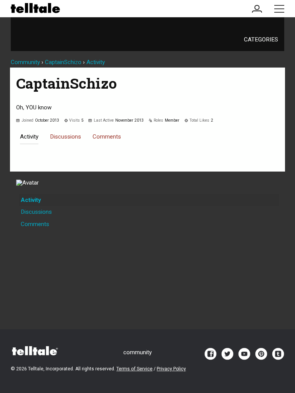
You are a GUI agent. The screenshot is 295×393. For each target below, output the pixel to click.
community (137, 352)
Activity (29, 136)
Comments (107, 136)
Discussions (65, 136)
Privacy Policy (171, 369)
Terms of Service (134, 369)
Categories (261, 39)
